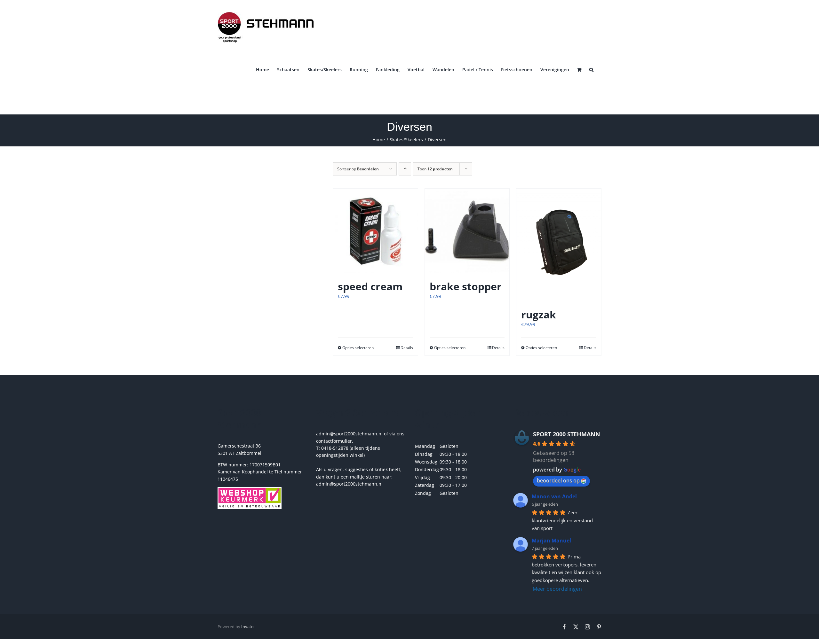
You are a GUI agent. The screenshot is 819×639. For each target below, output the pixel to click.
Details (407, 347)
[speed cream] (375, 231)
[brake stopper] (467, 231)
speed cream (370, 286)
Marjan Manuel (551, 540)
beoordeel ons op (558, 480)
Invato (247, 626)
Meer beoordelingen (557, 588)
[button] (591, 69)
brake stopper (466, 286)
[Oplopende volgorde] (405, 168)
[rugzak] (558, 245)
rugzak (538, 314)
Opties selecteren (358, 347)
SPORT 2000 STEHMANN (566, 434)
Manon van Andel (554, 496)
